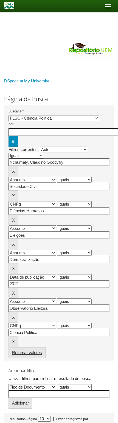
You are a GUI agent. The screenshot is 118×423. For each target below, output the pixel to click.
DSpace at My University (26, 81)
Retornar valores (27, 352)
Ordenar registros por (72, 419)
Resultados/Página (23, 419)
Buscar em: (17, 111)
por (11, 124)
